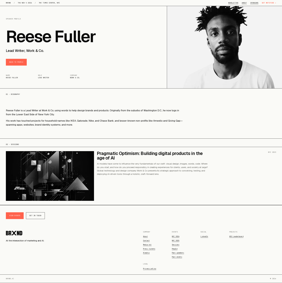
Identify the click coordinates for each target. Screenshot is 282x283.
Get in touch (35, 215)
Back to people (16, 62)
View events (14, 215)
